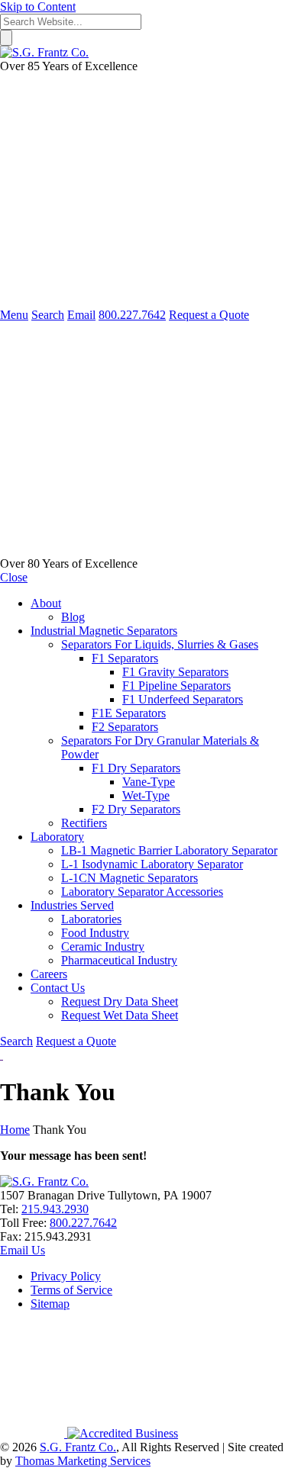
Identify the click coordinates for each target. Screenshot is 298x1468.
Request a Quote (209, 314)
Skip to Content (38, 6)
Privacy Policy (66, 1276)
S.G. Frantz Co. (78, 1447)
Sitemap (50, 1303)
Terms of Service (71, 1289)
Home (15, 1129)
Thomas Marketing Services (83, 1460)
